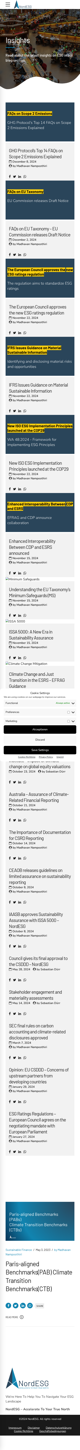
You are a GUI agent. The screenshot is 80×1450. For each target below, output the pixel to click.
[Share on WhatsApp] (30, 1305)
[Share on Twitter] (15, 1305)
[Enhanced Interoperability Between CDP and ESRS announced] (40, 531)
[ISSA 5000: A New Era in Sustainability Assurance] (15, 621)
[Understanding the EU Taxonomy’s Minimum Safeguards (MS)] (22, 579)
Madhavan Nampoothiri (32, 166)
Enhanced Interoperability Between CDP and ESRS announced (32, 547)
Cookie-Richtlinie (26, 756)
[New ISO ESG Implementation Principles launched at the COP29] (40, 452)
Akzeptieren (40, 729)
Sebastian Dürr (55, 771)
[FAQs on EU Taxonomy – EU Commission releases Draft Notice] (40, 218)
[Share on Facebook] (8, 1305)
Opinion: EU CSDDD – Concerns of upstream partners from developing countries (39, 1075)
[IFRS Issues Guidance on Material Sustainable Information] (40, 374)
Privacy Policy (46, 756)
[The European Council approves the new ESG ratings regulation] (40, 296)
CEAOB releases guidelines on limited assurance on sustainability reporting (40, 876)
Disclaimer (34, 1428)
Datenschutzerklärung (58, 1428)
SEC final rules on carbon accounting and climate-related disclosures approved (37, 1031)
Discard (40, 740)
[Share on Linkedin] (23, 1305)
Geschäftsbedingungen (52, 1431)
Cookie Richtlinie (23, 1431)
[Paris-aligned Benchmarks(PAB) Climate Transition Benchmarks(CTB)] (40, 1221)
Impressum (15, 1428)
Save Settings (40, 750)
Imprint (60, 756)
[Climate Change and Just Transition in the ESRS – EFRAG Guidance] (26, 663)
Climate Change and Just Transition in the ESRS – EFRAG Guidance (37, 680)
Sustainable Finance (19, 1249)
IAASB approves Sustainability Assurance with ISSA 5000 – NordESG (36, 920)
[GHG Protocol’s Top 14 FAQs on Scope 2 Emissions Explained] (40, 140)
